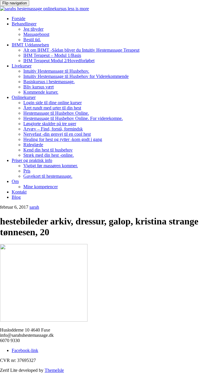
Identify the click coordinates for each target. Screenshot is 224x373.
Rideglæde (33, 144)
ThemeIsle (54, 370)
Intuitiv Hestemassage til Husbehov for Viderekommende (76, 76)
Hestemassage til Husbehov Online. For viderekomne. (73, 118)
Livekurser (22, 65)
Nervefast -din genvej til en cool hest (57, 134)
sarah (34, 207)
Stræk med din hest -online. (48, 155)
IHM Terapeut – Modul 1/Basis (52, 55)
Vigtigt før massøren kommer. (50, 165)
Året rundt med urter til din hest (52, 107)
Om (15, 181)
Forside (18, 18)
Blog (16, 197)
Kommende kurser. (40, 92)
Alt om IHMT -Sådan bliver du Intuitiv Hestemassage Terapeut (81, 50)
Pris (26, 170)
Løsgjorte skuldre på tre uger (49, 123)
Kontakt (19, 191)
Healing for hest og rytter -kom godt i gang (62, 139)
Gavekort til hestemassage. (47, 176)
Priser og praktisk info (32, 160)
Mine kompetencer (40, 186)
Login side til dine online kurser (52, 102)
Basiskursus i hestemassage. (49, 81)
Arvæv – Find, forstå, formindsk (53, 128)
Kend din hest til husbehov (48, 149)
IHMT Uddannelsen (30, 44)
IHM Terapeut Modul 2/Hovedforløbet (58, 60)
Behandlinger (24, 23)
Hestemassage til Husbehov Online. (56, 113)
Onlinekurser (24, 97)
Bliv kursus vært (38, 86)
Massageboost (36, 34)
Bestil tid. (32, 39)
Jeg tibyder (33, 29)
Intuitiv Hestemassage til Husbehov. (56, 71)
